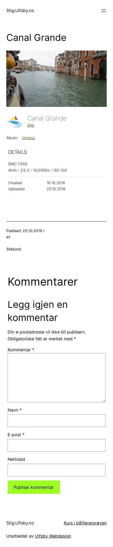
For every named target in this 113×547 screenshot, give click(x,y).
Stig (30, 125)
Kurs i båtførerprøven (85, 523)
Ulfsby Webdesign (53, 536)
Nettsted (16, 459)
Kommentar (21, 349)
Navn (15, 410)
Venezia (28, 137)
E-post (16, 434)
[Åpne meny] (103, 11)
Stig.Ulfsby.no (20, 10)
